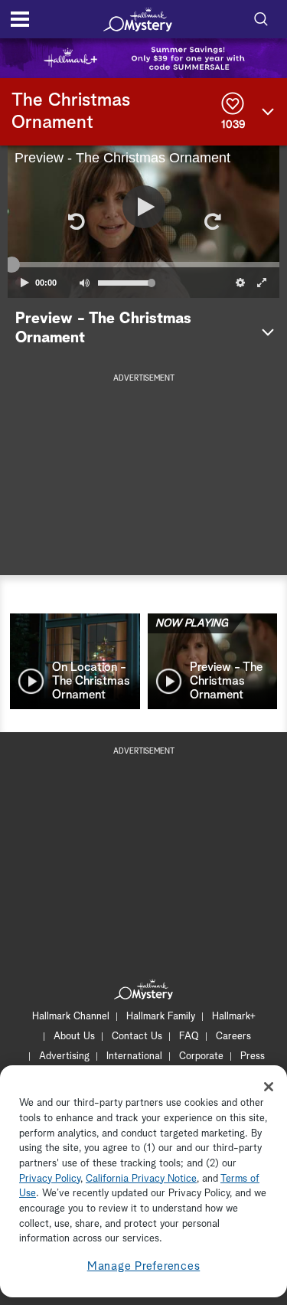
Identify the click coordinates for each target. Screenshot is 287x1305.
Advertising (64, 1056)
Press (252, 1056)
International (134, 1056)
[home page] (137, 19)
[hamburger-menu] (20, 19)
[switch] (84, 282)
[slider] (143, 265)
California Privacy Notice (141, 1179)
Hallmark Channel (70, 1017)
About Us (74, 1037)
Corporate (201, 1056)
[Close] (268, 1086)
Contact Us (137, 1037)
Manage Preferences (144, 1266)
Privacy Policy (49, 1179)
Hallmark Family (160, 1017)
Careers (233, 1037)
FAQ (189, 1037)
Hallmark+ (234, 1017)
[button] (76, 221)
